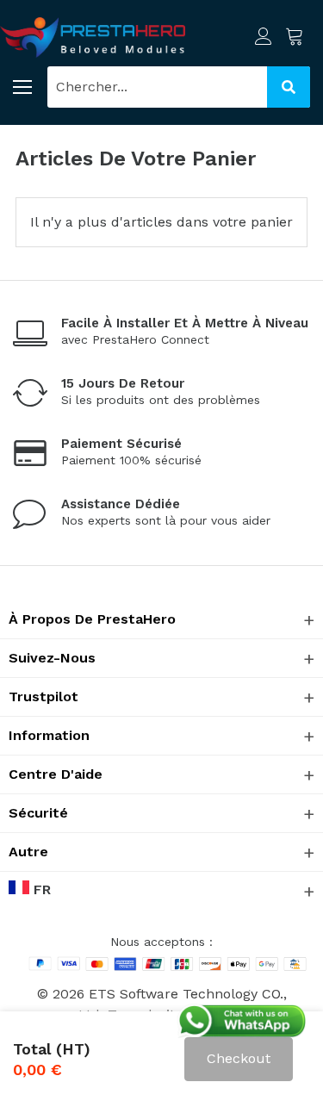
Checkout (238, 1058)
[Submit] (288, 87)
